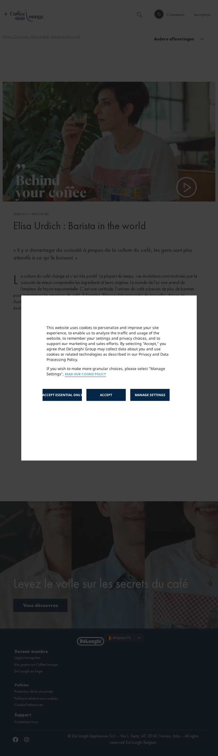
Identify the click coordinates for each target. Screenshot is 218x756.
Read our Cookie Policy (85, 374)
